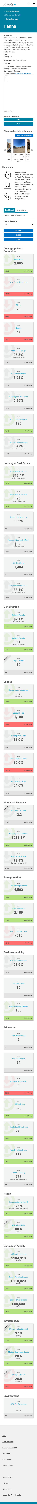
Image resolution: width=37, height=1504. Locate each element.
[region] (19, 94)
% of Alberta (21, 210)
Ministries (6, 1453)
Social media (7, 1465)
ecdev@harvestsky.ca (23, 73)
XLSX (18, 124)
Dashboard (9, 210)
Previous (5, 150)
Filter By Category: (10, 221)
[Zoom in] (6, 77)
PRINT (19, 239)
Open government (9, 1447)
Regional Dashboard (12, 11)
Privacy (5, 1483)
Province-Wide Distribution (15, 215)
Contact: (7, 63)
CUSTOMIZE (19, 231)
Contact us (6, 1459)
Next (32, 150)
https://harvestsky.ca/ (19, 60)
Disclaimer (6, 1489)
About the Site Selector (11, 1495)
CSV (18, 119)
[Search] (28, 3)
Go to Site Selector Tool (24, 135)
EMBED (18, 235)
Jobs (4, 1435)
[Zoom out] (6, 80)
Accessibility (7, 1477)
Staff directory (8, 1441)
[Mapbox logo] (8, 111)
